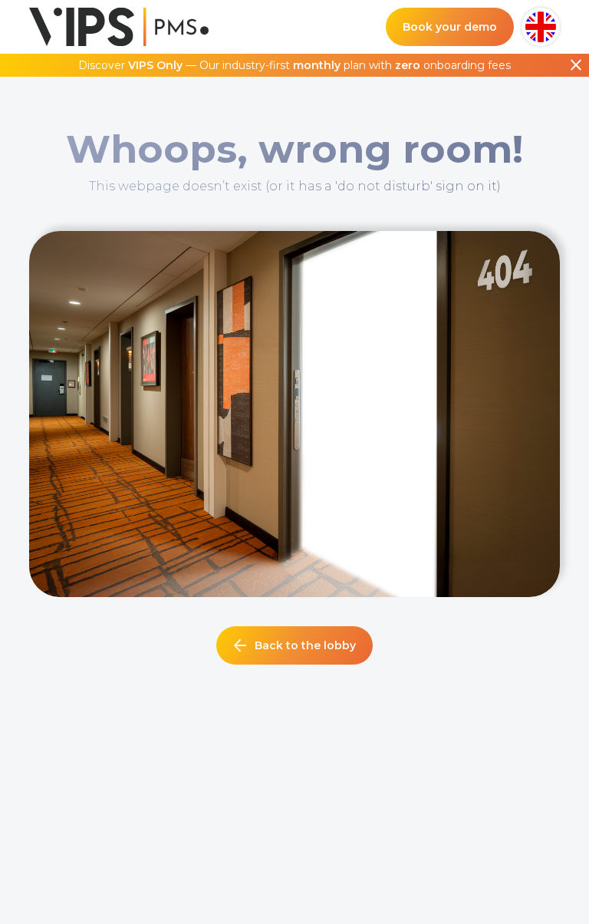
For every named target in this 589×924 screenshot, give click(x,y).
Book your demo (450, 27)
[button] (541, 27)
